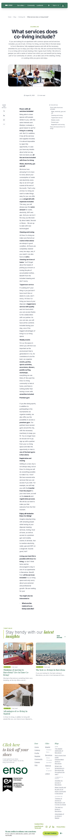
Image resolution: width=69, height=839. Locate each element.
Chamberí (48, 749)
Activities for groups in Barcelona (59, 783)
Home (9, 17)
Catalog (37, 750)
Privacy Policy (61, 826)
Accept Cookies (50, 833)
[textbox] (28, 359)
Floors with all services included (56, 108)
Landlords (40, 5)
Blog (15, 17)
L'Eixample (49, 760)
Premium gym (55, 122)
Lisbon (47, 774)
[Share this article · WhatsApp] (4, 120)
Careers (37, 762)
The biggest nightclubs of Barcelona (59, 751)
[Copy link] (4, 124)
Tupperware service (57, 117)
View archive (59, 636)
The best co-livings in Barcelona (59, 809)
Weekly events (55, 120)
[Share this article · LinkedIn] (4, 115)
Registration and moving (58, 124)
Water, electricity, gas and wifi (58, 112)
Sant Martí (49, 762)
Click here (11, 744)
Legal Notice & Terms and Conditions (38, 828)
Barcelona (48, 755)
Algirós (48, 768)
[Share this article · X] (4, 111)
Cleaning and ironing (57, 115)
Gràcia (48, 758)
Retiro (47, 752)
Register (37, 756)
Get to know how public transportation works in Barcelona (60, 759)
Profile (36, 753)
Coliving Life (21, 17)
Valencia (48, 766)
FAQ (35, 765)
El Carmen (49, 770)
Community (31, 5)
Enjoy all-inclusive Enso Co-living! (57, 127)
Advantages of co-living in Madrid (59, 816)
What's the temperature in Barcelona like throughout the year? (59, 770)
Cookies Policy (38, 824)
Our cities (20, 5)
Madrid (47, 747)
